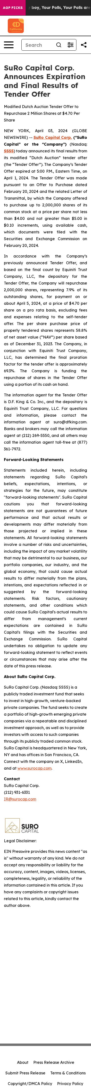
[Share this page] (83, 45)
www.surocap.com (34, 768)
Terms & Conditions (68, 1073)
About (22, 1062)
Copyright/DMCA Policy (30, 1083)
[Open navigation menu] (9, 45)
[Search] (59, 44)
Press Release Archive (53, 1062)
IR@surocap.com (20, 799)
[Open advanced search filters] (70, 44)
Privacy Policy (70, 1083)
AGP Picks (13, 8)
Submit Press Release (25, 1073)
